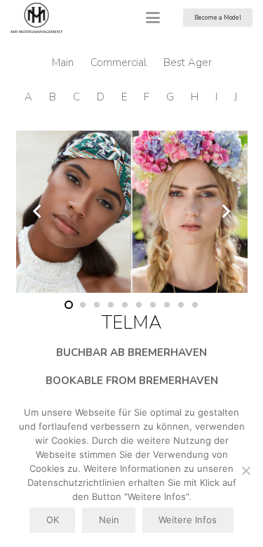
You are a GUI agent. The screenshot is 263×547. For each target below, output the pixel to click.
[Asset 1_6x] (36, 18)
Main (63, 62)
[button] (152, 18)
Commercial (118, 62)
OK (52, 519)
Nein (109, 519)
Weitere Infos (188, 519)
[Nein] (245, 470)
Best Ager (187, 62)
